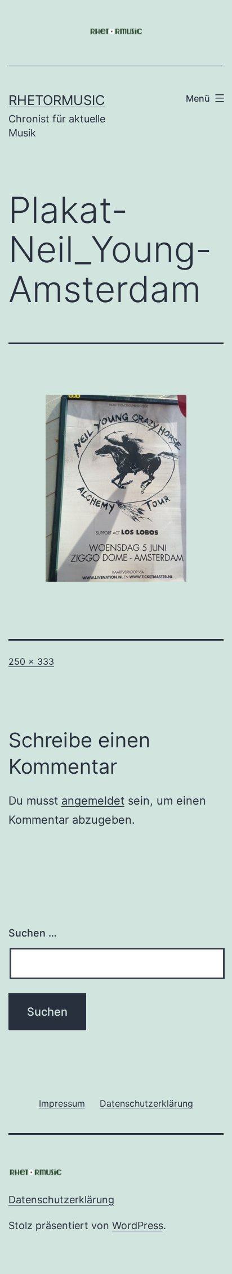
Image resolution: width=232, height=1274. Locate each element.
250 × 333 (31, 661)
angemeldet (92, 800)
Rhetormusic (56, 100)
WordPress (137, 1225)
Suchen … (32, 933)
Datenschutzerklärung (61, 1199)
